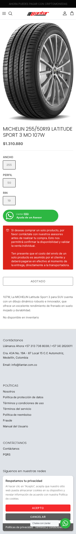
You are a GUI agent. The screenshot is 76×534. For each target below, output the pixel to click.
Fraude (7, 420)
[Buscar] (12, 13)
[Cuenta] (64, 13)
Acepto (38, 507)
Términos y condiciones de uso (23, 403)
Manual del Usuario (15, 426)
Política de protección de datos (23, 397)
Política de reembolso (17, 414)
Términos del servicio (17, 409)
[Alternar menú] (4, 13)
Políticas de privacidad (19, 527)
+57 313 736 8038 (37, 346)
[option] (38, 72)
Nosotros (9, 391)
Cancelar (38, 516)
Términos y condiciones (49, 527)
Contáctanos (11, 448)
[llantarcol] (38, 14)
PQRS (7, 454)
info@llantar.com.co (24, 365)
